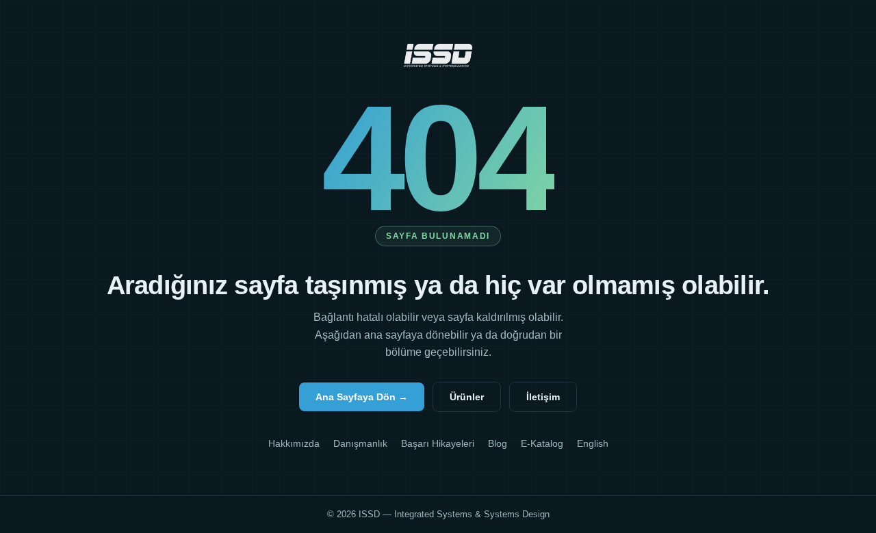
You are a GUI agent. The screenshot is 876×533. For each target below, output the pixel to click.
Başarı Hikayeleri (437, 443)
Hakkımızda (294, 443)
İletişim (543, 396)
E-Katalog (542, 443)
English (592, 443)
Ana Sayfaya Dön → (361, 396)
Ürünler (467, 396)
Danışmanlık (360, 443)
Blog (497, 443)
